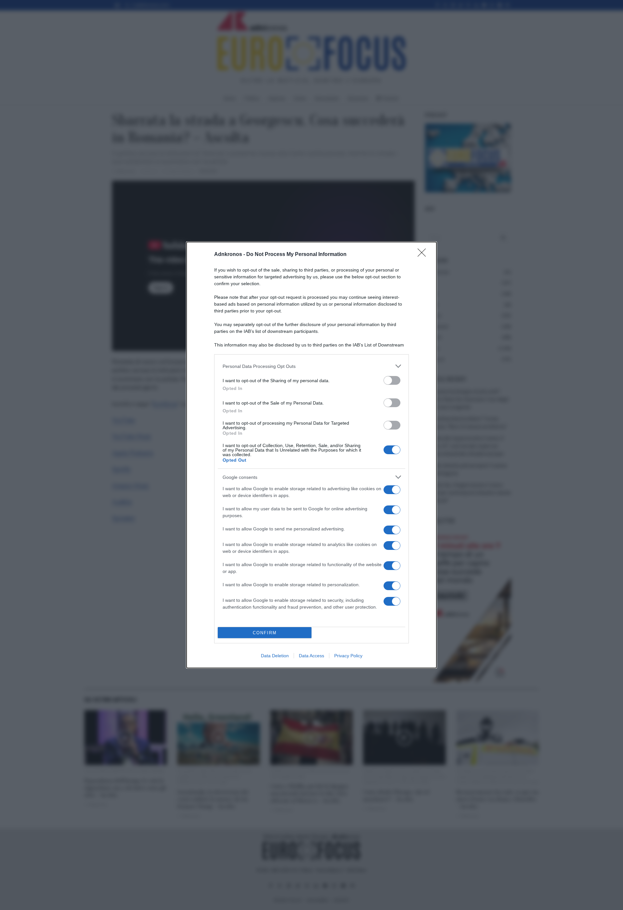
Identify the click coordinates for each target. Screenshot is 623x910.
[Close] (424, 255)
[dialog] (311, 455)
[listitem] (311, 366)
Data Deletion (275, 655)
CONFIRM (265, 632)
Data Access (311, 655)
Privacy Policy (348, 655)
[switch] (392, 380)
